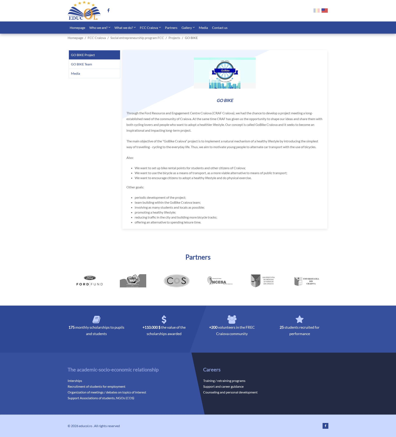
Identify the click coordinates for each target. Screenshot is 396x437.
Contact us (219, 28)
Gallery (187, 28)
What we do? (123, 28)
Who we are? (98, 28)
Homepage (77, 28)
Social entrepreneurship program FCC (137, 38)
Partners (171, 28)
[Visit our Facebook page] (110, 11)
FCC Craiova (149, 28)
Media (203, 28)
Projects (174, 38)
